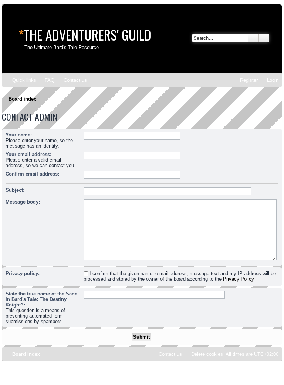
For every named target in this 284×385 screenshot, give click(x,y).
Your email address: (28, 154)
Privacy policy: (23, 273)
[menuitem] (46, 80)
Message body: (23, 202)
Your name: (19, 135)
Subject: (15, 190)
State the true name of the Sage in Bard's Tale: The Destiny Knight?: (41, 299)
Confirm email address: (32, 174)
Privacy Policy (238, 279)
